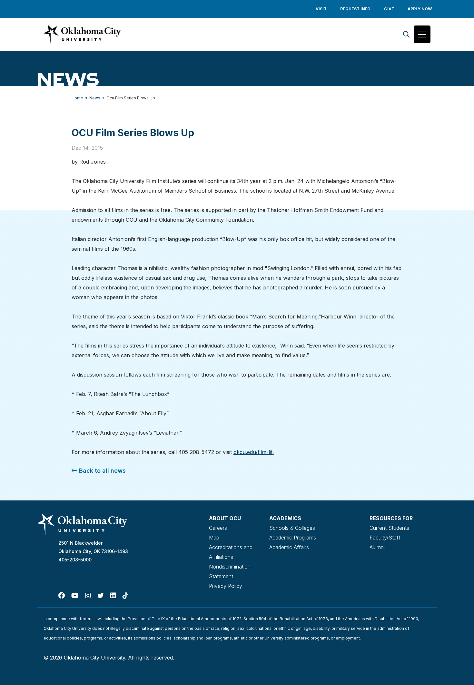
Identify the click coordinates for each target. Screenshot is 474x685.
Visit (321, 8)
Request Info (355, 8)
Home (77, 98)
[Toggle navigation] (422, 34)
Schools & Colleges (292, 528)
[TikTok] (125, 595)
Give (389, 8)
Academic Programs (292, 537)
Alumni (377, 547)
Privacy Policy (225, 586)
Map (214, 537)
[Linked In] (113, 595)
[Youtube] (75, 595)
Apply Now (420, 8)
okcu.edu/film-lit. (253, 452)
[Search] (406, 34)
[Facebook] (61, 595)
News (94, 98)
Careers (218, 528)
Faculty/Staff (385, 537)
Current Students (389, 528)
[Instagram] (88, 595)
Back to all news (101, 470)
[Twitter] (100, 595)
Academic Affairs (289, 547)
